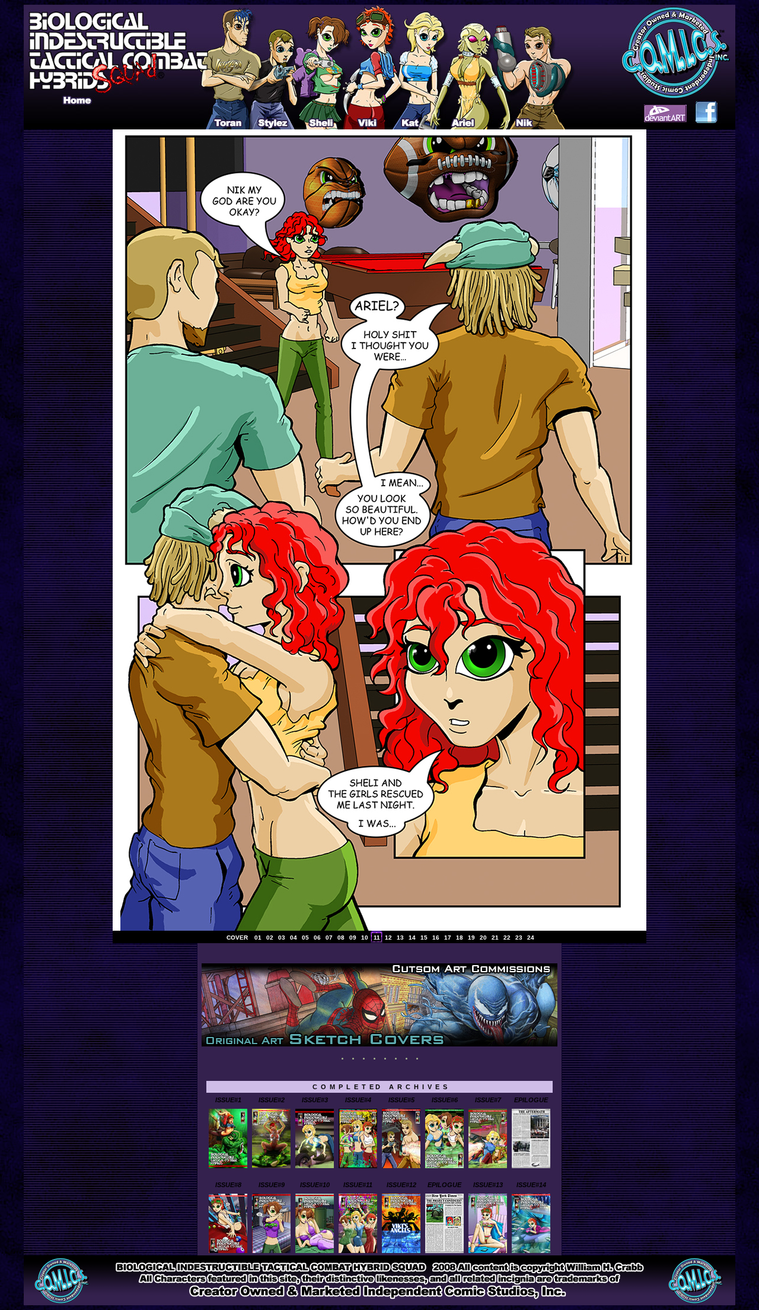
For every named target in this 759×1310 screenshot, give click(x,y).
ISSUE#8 (228, 1184)
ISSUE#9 (272, 1184)
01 (257, 937)
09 (352, 937)
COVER (237, 937)
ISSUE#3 (315, 1099)
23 (518, 937)
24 (530, 937)
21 (495, 937)
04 (293, 937)
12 (388, 937)
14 (412, 937)
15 (424, 937)
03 (281, 937)
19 (471, 937)
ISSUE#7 (488, 1099)
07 (329, 937)
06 (317, 937)
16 (435, 937)
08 (341, 937)
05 (305, 937)
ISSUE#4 (358, 1099)
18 (459, 937)
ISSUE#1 (228, 1099)
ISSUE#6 (445, 1099)
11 (377, 937)
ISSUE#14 (531, 1184)
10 (364, 937)
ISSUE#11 (357, 1184)
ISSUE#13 (488, 1184)
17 (447, 937)
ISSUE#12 (401, 1184)
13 (400, 937)
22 (507, 937)
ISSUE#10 (315, 1184)
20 (483, 937)
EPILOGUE (531, 1099)
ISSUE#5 (401, 1099)
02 (269, 937)
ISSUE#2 (272, 1099)
